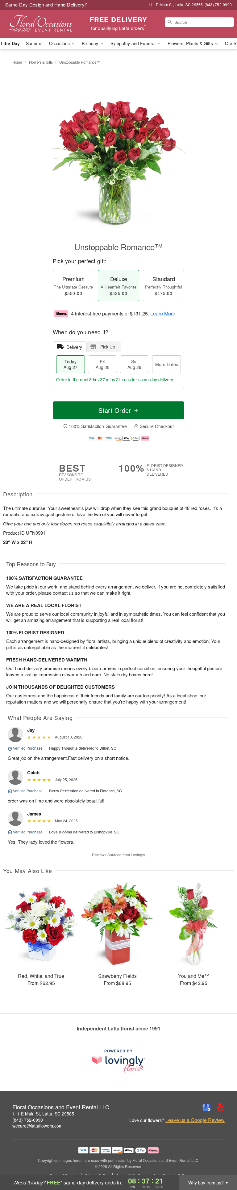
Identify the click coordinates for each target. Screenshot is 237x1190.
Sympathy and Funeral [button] (133, 43)
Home (17, 62)
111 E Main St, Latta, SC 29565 (43, 1114)
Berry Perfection (63, 791)
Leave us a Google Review (195, 1120)
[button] (221, 1163)
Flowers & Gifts (41, 62)
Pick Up (107, 347)
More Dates (166, 364)
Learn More (162, 313)
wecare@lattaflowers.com (37, 1126)
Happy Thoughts (63, 748)
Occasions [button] (60, 43)
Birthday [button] (90, 43)
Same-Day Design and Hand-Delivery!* (46, 4)
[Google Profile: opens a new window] (206, 1107)
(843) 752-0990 (27, 1120)
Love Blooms (60, 832)
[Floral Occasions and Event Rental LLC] (40, 24)
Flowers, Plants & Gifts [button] (191, 43)
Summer (34, 43)
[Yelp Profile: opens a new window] (220, 1107)
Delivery (74, 347)
